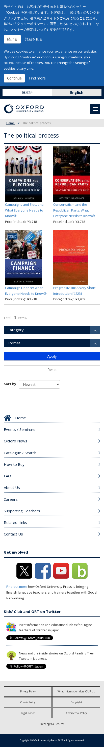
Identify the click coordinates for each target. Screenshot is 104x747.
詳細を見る (34, 39)
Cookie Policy (27, 702)
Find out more (16, 586)
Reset (52, 369)
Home (10, 123)
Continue (14, 78)
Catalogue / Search (20, 452)
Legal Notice (28, 713)
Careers (11, 499)
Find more (37, 78)
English (76, 92)
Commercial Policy (76, 713)
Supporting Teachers (22, 510)
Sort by (10, 384)
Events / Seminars (19, 429)
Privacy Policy (28, 691)
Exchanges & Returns (52, 724)
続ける (12, 39)
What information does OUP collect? (79, 691)
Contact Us (13, 533)
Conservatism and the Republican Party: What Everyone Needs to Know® (74, 210)
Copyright (76, 702)
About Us (12, 487)
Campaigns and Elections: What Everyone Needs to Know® (24, 210)
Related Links (15, 522)
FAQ (7, 475)
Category (16, 329)
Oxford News (15, 440)
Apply (52, 356)
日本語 (27, 92)
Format (14, 342)
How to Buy (14, 464)
